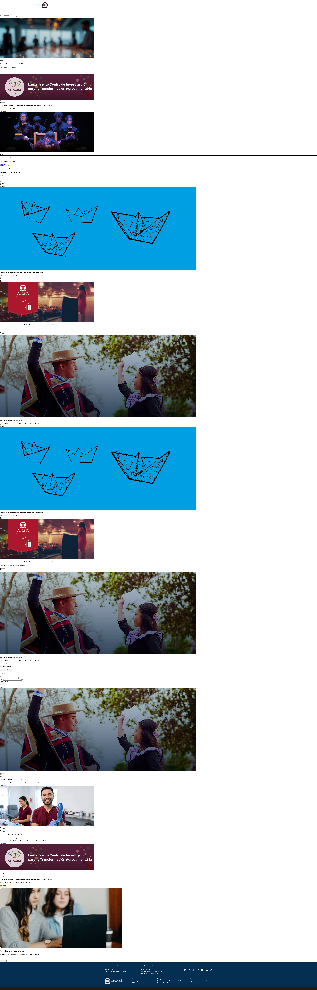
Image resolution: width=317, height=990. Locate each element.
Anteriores (3, 670)
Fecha (1, 676)
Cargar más (3, 886)
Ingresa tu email (4, 959)
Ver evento (3, 72)
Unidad (2, 681)
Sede (1, 679)
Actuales (9, 670)
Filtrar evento (3, 662)
